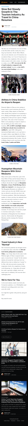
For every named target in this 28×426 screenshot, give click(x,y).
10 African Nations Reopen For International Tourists (13, 329)
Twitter (18, 420)
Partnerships (21, 2)
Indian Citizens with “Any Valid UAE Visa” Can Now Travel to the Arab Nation (14, 315)
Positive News (5, 6)
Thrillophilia (12, 418)
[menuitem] (11, 2)
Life (15, 2)
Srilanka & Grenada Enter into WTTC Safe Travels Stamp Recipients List (12, 322)
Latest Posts (7, 420)
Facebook (13, 420)
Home (11, 2)
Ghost (22, 420)
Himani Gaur (7, 25)
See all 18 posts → (7, 337)
